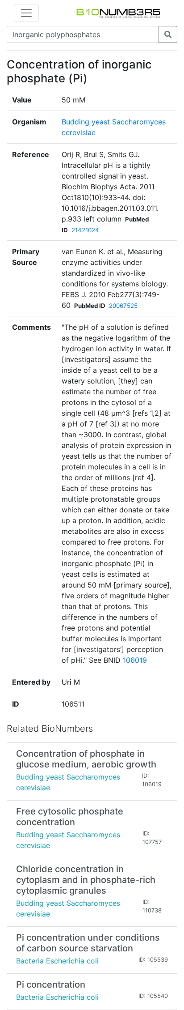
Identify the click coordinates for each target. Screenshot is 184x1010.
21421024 (85, 230)
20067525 (123, 305)
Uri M (71, 682)
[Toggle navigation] (26, 13)
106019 (135, 660)
